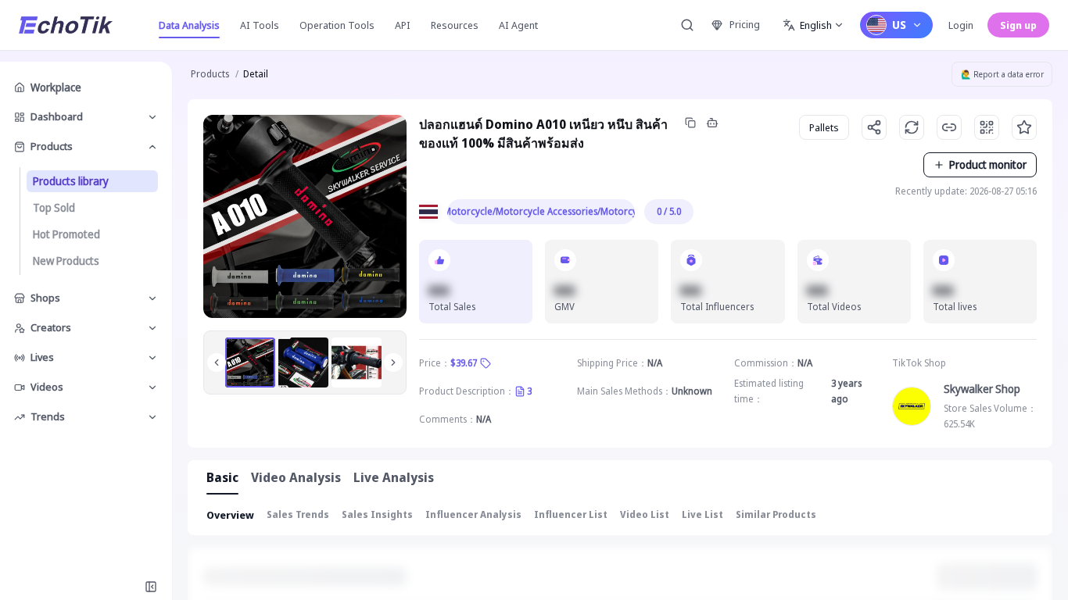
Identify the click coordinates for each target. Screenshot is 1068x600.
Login (960, 25)
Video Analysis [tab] (296, 477)
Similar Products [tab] (776, 514)
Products (210, 73)
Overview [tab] (230, 515)
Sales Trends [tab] (298, 514)
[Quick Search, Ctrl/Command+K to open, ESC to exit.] (687, 25)
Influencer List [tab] (570, 514)
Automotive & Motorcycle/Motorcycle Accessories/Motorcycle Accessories (541, 211)
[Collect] (1024, 127)
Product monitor (988, 164)
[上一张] (216, 362)
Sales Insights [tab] (377, 514)
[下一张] (393, 362)
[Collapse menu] (151, 587)
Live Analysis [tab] (393, 477)
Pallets (824, 127)
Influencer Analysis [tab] (473, 514)
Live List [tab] (702, 514)
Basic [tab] (222, 477)
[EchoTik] (66, 25)
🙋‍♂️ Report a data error (1002, 74)
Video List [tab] (644, 514)
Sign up (1018, 25)
